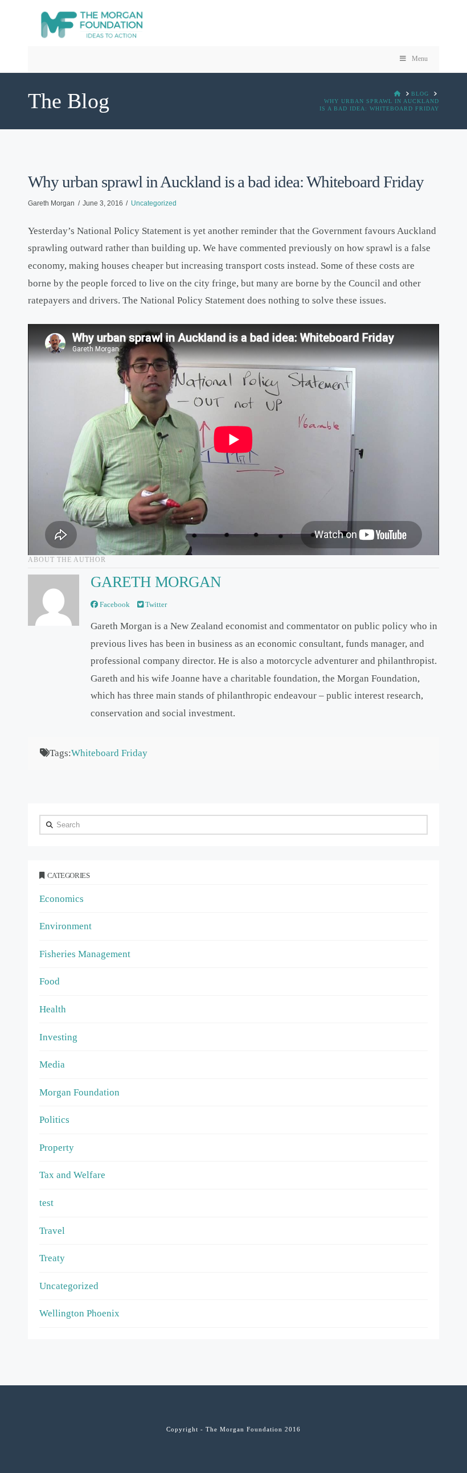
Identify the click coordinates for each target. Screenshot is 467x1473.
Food (49, 981)
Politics (54, 1119)
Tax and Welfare (72, 1175)
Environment (65, 926)
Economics (61, 898)
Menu (420, 59)
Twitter (155, 604)
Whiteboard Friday (109, 753)
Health (52, 1009)
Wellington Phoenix (79, 1313)
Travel (52, 1230)
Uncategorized (154, 203)
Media (52, 1064)
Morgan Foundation (79, 1092)
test (46, 1202)
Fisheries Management (84, 954)
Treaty (52, 1258)
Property (56, 1147)
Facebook (114, 604)
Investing (58, 1037)
